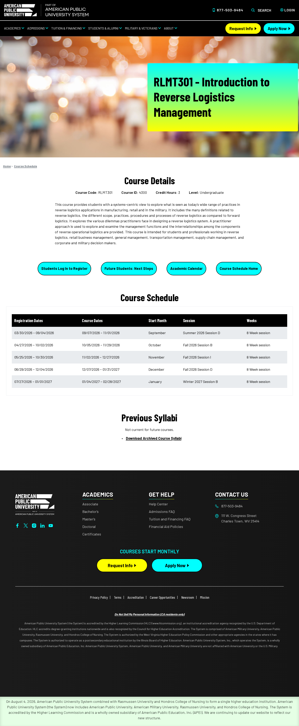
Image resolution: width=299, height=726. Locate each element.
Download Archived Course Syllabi (153, 438)
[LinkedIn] (42, 525)
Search (264, 10)
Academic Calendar (186, 268)
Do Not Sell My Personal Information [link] (149, 614)
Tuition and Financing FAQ (169, 519)
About (169, 28)
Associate (90, 504)
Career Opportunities (162, 597)
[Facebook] (17, 525)
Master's (88, 519)
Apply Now (277, 28)
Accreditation (136, 597)
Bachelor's (90, 511)
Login (289, 10)
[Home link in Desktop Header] (46, 10)
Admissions (36, 28)
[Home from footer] (34, 504)
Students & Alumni (103, 28)
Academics (12, 28)
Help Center (158, 504)
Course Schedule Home (239, 268)
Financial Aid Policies (166, 526)
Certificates (91, 534)
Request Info (241, 28)
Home (7, 166)
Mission (204, 597)
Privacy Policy (99, 597)
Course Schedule (25, 166)
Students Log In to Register (64, 268)
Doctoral (89, 526)
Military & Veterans (141, 28)
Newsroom (187, 597)
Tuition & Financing (66, 28)
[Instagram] (34, 525)
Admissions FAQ (162, 511)
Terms (117, 597)
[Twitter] (26, 525)
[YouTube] (51, 525)
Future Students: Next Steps (129, 268)
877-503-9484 (230, 10)
